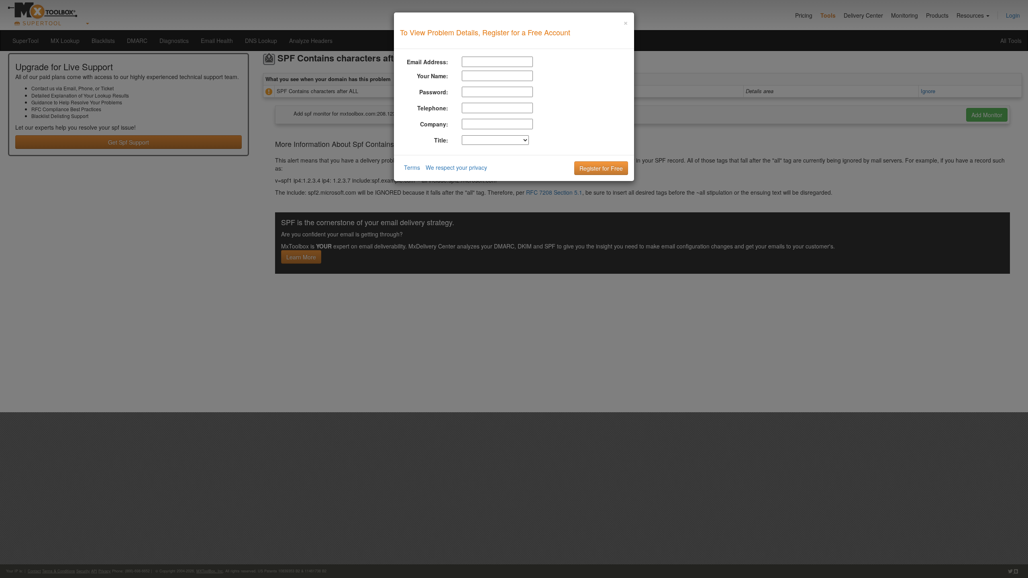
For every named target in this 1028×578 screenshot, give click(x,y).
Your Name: (432, 76)
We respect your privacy (456, 167)
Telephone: (432, 108)
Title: (441, 140)
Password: (433, 92)
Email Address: (427, 62)
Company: (434, 124)
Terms (412, 167)
